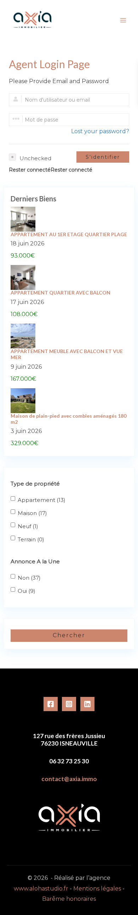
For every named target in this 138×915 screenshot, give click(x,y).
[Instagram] (69, 704)
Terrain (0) (31, 539)
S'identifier (103, 157)
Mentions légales (97, 888)
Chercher (69, 635)
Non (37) (29, 577)
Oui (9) (26, 591)
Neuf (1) (28, 526)
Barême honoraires (69, 898)
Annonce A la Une (35, 561)
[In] (87, 704)
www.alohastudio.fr (41, 888)
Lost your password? (100, 131)
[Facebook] (51, 704)
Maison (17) (32, 513)
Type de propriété (35, 483)
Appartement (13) (41, 500)
